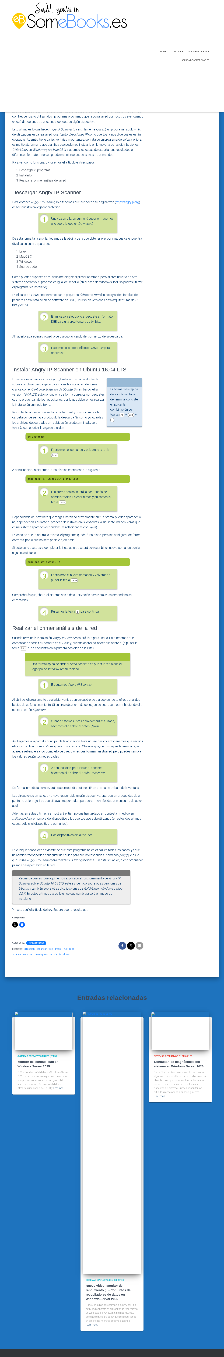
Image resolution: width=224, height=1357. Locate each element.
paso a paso (41, 954)
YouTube (176, 51)
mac (71, 948)
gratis (57, 948)
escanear (41, 948)
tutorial (53, 954)
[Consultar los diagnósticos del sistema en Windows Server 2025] (180, 1030)
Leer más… (59, 1088)
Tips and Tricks (36, 943)
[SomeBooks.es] (68, 56)
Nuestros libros (197, 51)
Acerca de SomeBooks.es (195, 60)
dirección (29, 948)
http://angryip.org (127, 202)
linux (65, 948)
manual (17, 954)
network (27, 954)
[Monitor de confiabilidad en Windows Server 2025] (44, 1030)
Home (163, 51)
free (50, 948)
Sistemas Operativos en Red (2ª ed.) (37, 1056)
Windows (64, 954)
